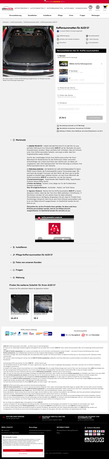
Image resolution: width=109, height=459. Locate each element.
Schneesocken (81, 8)
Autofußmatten (54, 405)
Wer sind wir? (5, 430)
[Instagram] (92, 440)
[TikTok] (97, 440)
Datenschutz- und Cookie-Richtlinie (51, 453)
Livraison (65, 453)
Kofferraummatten (55, 8)
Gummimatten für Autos (36, 433)
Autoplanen (69, 8)
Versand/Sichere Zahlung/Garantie (67, 430)
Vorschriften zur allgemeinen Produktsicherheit (10, 434)
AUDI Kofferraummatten (44, 371)
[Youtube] (87, 440)
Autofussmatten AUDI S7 (19, 314)
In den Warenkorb (94, 117)
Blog (58, 433)
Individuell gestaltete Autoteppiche (40, 430)
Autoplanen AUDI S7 (40, 314)
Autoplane (77, 405)
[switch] (15, 15)
